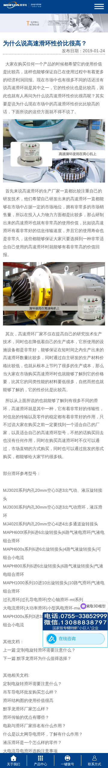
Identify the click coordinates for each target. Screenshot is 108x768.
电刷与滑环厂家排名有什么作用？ (34, 725)
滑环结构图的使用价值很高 (28, 700)
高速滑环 (15, 88)
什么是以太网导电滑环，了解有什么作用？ (43, 734)
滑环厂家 (34, 334)
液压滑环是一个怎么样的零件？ (32, 742)
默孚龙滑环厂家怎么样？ (26, 708)
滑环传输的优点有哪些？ (26, 717)
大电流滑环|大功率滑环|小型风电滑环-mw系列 (46, 608)
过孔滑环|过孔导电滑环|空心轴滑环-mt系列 (43, 599)
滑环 (62, 96)
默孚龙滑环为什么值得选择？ (44, 658)
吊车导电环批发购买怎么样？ (30, 692)
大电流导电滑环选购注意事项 (30, 750)
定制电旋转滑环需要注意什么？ (46, 650)
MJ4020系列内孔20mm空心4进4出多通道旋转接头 (50, 524)
